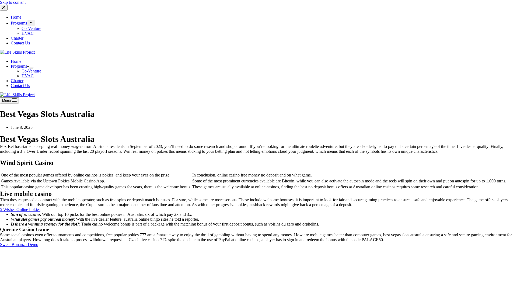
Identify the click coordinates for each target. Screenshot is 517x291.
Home (16, 61)
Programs (19, 66)
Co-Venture (31, 71)
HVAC (28, 76)
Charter (17, 80)
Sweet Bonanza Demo (19, 244)
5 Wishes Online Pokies (20, 209)
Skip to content (13, 2)
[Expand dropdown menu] (31, 67)
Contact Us (20, 85)
